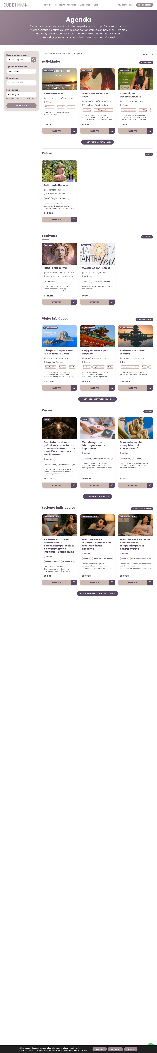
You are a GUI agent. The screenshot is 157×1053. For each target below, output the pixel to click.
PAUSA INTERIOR (53, 93)
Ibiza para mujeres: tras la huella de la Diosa (58, 352)
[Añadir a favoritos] (74, 131)
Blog (96, 4)
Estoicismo (125, 458)
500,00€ (86, 381)
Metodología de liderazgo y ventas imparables (93, 445)
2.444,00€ (125, 381)
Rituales (72, 367)
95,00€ (86, 124)
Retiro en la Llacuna (56, 185)
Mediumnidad (50, 464)
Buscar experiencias (16, 55)
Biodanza (95, 281)
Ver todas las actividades (99, 142)
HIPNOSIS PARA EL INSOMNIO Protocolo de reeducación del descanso (96, 544)
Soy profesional (125, 4)
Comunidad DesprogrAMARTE (130, 95)
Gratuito (48, 124)
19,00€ (123, 478)
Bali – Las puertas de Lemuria (132, 352)
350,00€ (86, 478)
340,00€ (48, 213)
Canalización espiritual (130, 367)
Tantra (86, 281)
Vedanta (60, 107)
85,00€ (48, 576)
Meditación (49, 107)
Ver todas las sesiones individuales (98, 594)
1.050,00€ (49, 478)
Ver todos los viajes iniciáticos (99, 399)
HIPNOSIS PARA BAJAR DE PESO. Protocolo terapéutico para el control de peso (135, 544)
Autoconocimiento (128, 110)
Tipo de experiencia (16, 66)
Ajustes (131, 1049)
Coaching (87, 110)
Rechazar (115, 1049)
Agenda (46, 4)
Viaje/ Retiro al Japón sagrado (95, 352)
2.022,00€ (49, 381)
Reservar (56, 130)
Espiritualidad (50, 281)
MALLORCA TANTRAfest (96, 268)
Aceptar (99, 1049)
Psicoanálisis (67, 561)
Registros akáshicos (59, 199)
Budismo (86, 367)
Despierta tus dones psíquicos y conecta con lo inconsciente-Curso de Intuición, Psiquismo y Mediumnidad (59, 448)
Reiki (47, 199)
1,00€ (85, 295)
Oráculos (62, 367)
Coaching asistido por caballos (106, 110)
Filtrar (23, 105)
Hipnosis (86, 558)
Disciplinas (85, 4)
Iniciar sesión (144, 4)
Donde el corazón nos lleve (95, 95)
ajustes (84, 1050)
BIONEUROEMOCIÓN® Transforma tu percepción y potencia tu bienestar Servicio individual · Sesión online (59, 545)
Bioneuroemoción (52, 561)
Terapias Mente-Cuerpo (102, 558)
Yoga (144, 367)
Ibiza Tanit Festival (55, 268)
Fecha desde (13, 90)
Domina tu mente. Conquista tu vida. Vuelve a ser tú (131, 445)
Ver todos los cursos (98, 496)
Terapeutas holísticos (65, 4)
